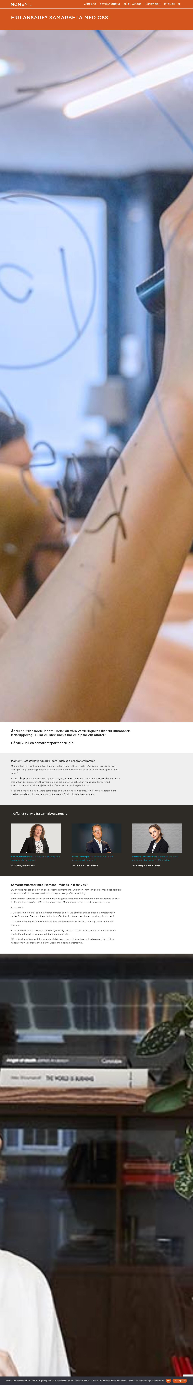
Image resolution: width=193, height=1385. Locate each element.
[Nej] (189, 1380)
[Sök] (179, 4)
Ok (168, 1380)
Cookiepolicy (180, 1380)
